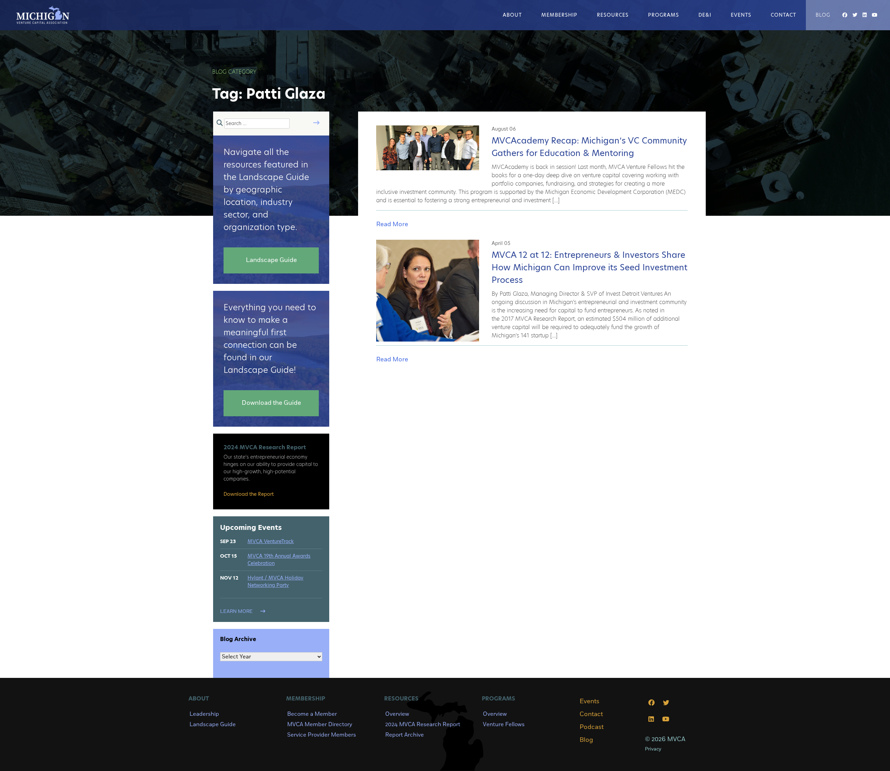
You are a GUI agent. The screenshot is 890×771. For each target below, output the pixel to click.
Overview (397, 714)
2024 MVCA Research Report (422, 724)
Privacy (653, 749)
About (512, 14)
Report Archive (404, 735)
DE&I (704, 14)
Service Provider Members (321, 735)
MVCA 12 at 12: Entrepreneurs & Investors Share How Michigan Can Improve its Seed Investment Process (589, 267)
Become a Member (312, 714)
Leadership (204, 714)
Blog (823, 14)
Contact (783, 14)
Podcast (592, 727)
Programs (663, 14)
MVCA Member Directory (319, 724)
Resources (613, 14)
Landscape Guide (212, 724)
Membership (559, 14)
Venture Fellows (504, 724)
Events (741, 14)
